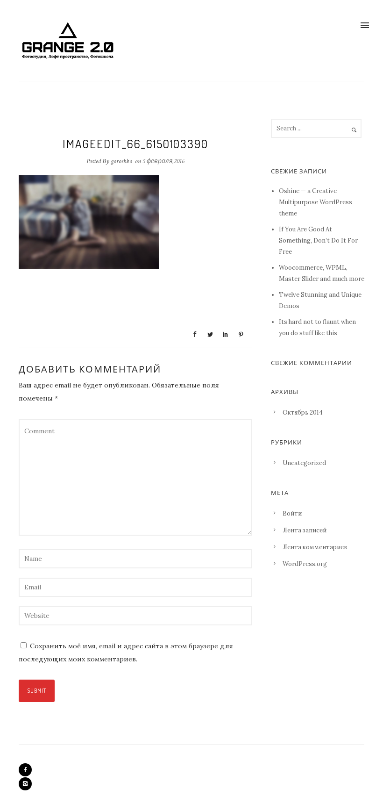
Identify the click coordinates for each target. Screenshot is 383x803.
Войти (292, 513)
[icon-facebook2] (27, 769)
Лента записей (304, 530)
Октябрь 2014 (303, 412)
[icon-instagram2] (25, 783)
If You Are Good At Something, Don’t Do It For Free (318, 240)
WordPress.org (305, 564)
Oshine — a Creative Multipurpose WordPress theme (315, 202)
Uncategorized (304, 463)
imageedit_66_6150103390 (135, 143)
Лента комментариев (315, 547)
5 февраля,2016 (163, 161)
